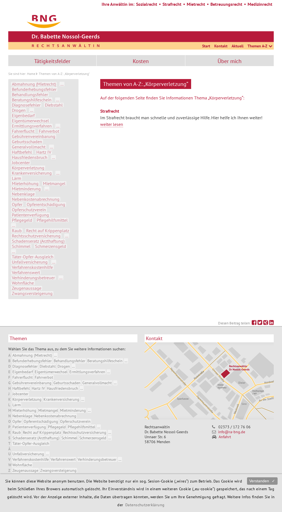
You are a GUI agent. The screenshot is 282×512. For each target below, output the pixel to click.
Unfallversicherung (30, 262)
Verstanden (262, 481)
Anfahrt (225, 436)
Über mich (230, 61)
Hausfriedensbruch (29, 157)
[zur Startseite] (64, 30)
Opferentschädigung (46, 204)
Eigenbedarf (23, 115)
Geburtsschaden (27, 141)
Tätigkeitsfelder (52, 61)
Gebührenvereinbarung (33, 136)
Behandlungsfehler (30, 94)
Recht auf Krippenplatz (47, 230)
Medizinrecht (260, 4)
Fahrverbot (49, 131)
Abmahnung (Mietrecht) (34, 84)
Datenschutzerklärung (145, 504)
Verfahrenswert (26, 272)
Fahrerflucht (23, 131)
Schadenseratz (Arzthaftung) (38, 241)
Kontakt (220, 46)
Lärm (16, 178)
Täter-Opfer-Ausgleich (32, 256)
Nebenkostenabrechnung (35, 199)
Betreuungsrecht (226, 4)
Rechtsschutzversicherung (36, 236)
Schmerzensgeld (50, 246)
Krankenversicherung (32, 173)
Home (31, 74)
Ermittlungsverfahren (32, 126)
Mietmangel (54, 183)
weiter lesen (111, 124)
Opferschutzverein (29, 209)
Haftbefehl (22, 152)
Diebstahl (54, 105)
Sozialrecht (146, 4)
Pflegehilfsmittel (52, 220)
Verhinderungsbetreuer (33, 277)
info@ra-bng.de (231, 431)
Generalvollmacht (28, 147)
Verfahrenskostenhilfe (32, 267)
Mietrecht (196, 4)
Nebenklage (23, 194)
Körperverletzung (28, 168)
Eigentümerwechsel (30, 120)
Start (206, 46)
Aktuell (237, 46)
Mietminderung (26, 188)
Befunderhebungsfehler (34, 89)
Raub (17, 230)
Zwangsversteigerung (32, 293)
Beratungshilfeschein (31, 99)
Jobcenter (21, 162)
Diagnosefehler (26, 105)
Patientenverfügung (30, 215)
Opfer (17, 204)
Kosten (141, 61)
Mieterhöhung (25, 183)
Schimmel (21, 246)
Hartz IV (43, 152)
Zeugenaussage (26, 288)
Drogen (19, 110)
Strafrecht (171, 4)
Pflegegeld (22, 220)
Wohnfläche (23, 283)
